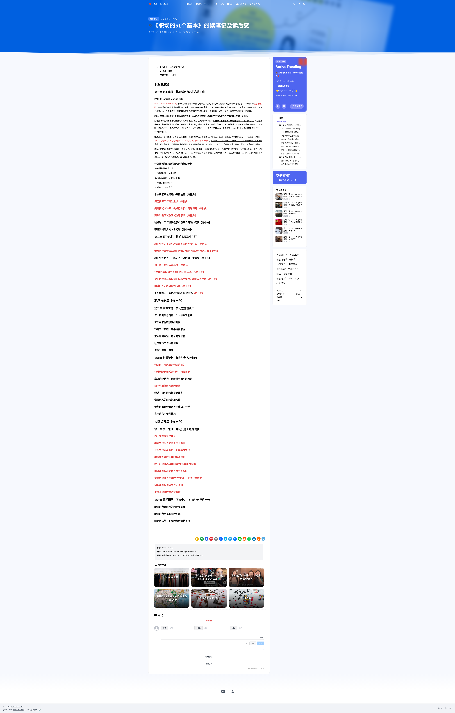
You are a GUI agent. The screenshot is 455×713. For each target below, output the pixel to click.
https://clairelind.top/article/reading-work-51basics (179, 552)
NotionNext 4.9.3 (17, 707)
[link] (197, 539)
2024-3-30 (181, 32)
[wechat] (202, 539)
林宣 (167, 71)
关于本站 (256, 4)
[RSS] (232, 691)
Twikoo (257, 668)
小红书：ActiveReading (285, 81)
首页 (231, 4)
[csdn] (259, 539)
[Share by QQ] (206, 539)
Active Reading (167, 548)
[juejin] (263, 539)
